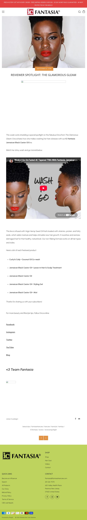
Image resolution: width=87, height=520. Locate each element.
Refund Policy (6, 492)
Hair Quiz (48, 460)
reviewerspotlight (51, 430)
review (41, 430)
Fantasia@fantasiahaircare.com (56, 478)
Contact (48, 467)
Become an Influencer (9, 478)
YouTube (10, 347)
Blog (8, 355)
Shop (47, 457)
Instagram (10, 332)
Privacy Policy (6, 496)
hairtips (60, 427)
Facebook (10, 324)
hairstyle (54, 427)
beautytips (26, 427)
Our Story (5, 489)
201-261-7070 (50, 482)
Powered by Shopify (7, 517)
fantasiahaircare (37, 427)
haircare (47, 427)
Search (4, 482)
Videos (47, 464)
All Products (6, 485)
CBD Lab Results (7, 503)
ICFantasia (34, 430)
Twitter (9, 340)
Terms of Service (8, 499)
